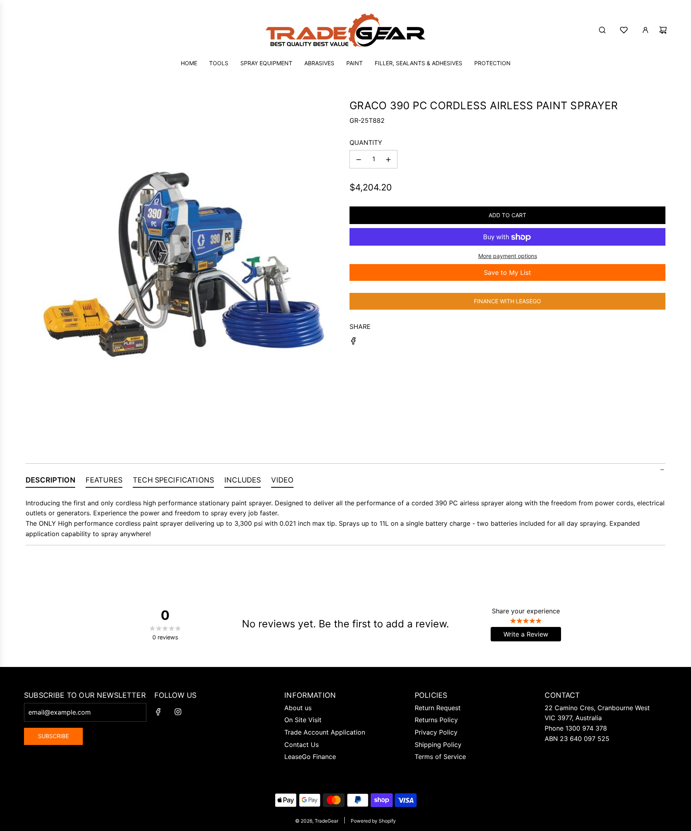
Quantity (365, 143)
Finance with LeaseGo (507, 301)
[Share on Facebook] (353, 342)
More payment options (507, 256)
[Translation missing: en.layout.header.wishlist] (624, 30)
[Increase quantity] (388, 159)
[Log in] (645, 30)
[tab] (50, 482)
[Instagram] (178, 712)
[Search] (602, 30)
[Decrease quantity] (358, 159)
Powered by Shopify (373, 821)
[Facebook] (158, 712)
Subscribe (53, 736)
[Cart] (663, 30)
